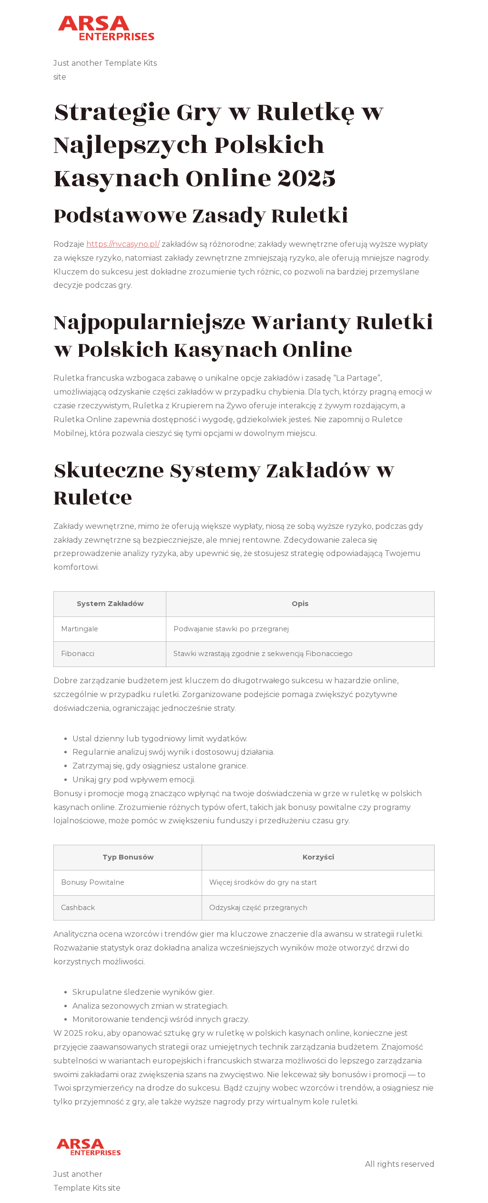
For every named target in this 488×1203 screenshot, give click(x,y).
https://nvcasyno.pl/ (123, 244)
